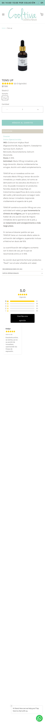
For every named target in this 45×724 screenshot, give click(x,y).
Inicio (4, 28)
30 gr (5, 98)
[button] (22, 54)
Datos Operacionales (12, 139)
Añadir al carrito (22, 123)
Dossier (6, 136)
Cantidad (5, 104)
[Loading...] (22, 54)
